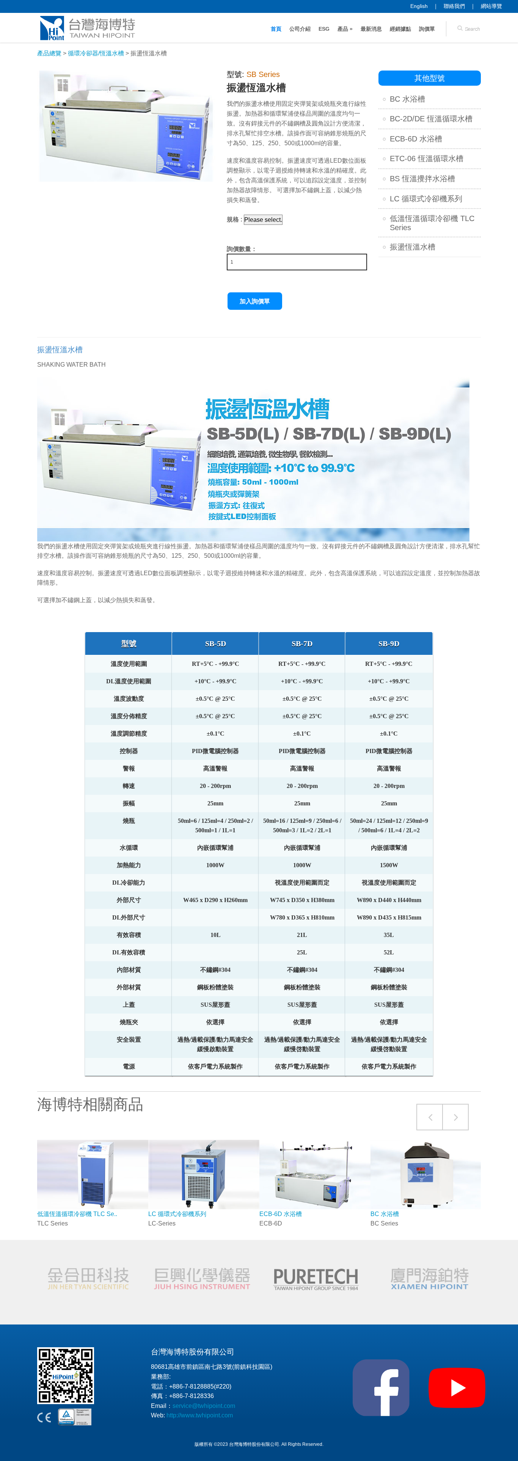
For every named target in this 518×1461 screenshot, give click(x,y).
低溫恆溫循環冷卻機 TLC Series (432, 223)
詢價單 (427, 29)
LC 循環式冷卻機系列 (426, 199)
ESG (324, 29)
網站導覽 (491, 6)
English (419, 6)
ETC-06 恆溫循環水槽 (426, 158)
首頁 (276, 29)
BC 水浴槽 (407, 99)
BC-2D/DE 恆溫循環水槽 (431, 119)
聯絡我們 (454, 6)
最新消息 (371, 29)
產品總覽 (49, 53)
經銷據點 (400, 29)
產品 (345, 29)
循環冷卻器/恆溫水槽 (96, 53)
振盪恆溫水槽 (412, 247)
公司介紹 (300, 29)
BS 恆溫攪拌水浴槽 (422, 178)
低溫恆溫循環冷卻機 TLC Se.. (77, 1214)
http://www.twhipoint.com (199, 1415)
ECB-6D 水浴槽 (416, 139)
